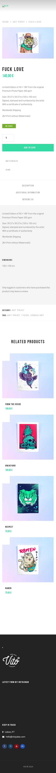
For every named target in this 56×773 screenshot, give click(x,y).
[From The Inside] (28, 384)
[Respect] (28, 506)
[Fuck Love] (28, 43)
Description (28, 185)
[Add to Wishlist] (6, 357)
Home (5, 22)
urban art (37, 315)
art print (13, 315)
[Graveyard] (28, 445)
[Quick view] (9, 406)
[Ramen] (28, 567)
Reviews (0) (28, 199)
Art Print (19, 22)
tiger (25, 315)
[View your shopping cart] (43, 6)
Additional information (28, 192)
